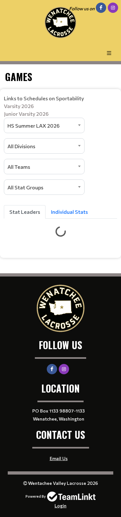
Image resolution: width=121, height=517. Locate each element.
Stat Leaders (24, 212)
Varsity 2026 (19, 106)
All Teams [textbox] (18, 167)
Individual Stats (69, 212)
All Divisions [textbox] (21, 146)
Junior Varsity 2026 (26, 114)
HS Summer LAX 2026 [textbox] (33, 125)
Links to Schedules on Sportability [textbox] (44, 106)
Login (60, 505)
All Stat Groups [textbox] (25, 187)
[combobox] (44, 125)
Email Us (59, 458)
